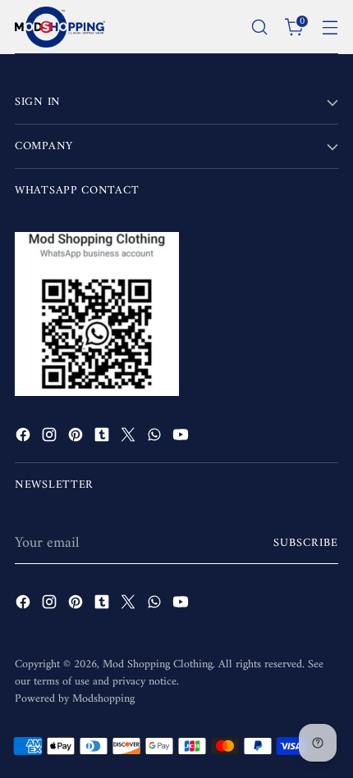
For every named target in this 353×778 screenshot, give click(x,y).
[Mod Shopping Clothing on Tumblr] (103, 438)
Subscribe (306, 543)
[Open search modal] (259, 27)
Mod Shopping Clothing (158, 664)
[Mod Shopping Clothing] (60, 27)
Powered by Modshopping (75, 699)
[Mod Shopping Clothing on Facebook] (24, 438)
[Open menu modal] (329, 27)
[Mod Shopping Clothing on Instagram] (51, 438)
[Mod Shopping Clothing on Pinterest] (77, 438)
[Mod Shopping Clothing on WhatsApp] (156, 438)
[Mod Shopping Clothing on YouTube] (182, 438)
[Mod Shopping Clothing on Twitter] (130, 438)
